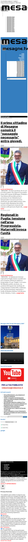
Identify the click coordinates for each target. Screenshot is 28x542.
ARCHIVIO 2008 (11, 31)
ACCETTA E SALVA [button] (6, 540)
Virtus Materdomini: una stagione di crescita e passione (14, 395)
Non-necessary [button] (5, 527)
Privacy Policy (5, 424)
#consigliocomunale (6, 147)
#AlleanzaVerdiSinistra (7, 239)
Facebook (6, 464)
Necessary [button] (4, 514)
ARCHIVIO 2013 (10, 25)
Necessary (5, 515)
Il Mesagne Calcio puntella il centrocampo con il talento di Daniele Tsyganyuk (15, 408)
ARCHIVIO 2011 (10, 27)
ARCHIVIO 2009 (11, 30)
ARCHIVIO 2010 (10, 29)
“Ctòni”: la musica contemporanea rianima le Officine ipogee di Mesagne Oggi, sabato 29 (14, 399)
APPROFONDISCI (11, 483)
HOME (5, 9)
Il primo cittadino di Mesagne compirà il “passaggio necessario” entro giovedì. (14, 132)
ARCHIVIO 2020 (11, 17)
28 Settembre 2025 (6, 118)
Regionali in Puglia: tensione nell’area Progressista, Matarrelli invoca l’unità (13, 224)
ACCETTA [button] (3, 483)
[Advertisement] (14, 99)
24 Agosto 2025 (5, 210)
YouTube (6, 469)
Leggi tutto (20, 293)
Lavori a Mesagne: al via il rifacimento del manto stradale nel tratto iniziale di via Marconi (15, 412)
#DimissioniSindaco (18, 147)
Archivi (3, 422)
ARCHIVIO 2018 (10, 19)
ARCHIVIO (6, 15)
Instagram (7, 467)
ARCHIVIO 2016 (10, 21)
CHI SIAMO (6, 10)
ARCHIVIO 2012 (10, 26)
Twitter (6, 466)
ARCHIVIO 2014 (10, 23)
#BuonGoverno (18, 239)
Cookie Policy (5, 427)
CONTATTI (6, 14)
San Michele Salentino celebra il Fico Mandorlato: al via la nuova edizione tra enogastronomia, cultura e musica (15, 404)
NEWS (5, 11)
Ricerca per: (4, 417)
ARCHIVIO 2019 (10, 18)
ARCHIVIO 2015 (10, 22)
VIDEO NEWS (7, 13)
